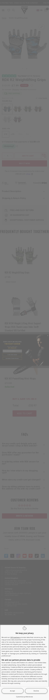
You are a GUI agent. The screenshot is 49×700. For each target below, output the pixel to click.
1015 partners (15, 637)
